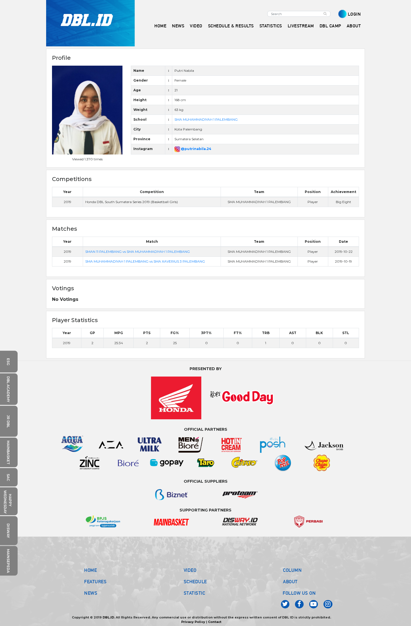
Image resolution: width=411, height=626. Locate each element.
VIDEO (196, 25)
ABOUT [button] (354, 25)
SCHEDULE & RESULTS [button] (231, 25)
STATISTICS (270, 25)
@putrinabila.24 (195, 149)
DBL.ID (108, 617)
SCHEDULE (195, 581)
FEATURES (95, 581)
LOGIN (354, 14)
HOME (160, 25)
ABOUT (290, 581)
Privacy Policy (193, 622)
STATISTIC (194, 593)
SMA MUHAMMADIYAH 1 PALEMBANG (206, 119)
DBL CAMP (330, 25)
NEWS (90, 593)
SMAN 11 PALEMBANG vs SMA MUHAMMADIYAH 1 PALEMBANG (137, 251)
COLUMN (292, 570)
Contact (214, 622)
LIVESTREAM (301, 25)
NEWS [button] (178, 25)
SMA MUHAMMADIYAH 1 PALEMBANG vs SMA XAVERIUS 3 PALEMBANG (145, 261)
